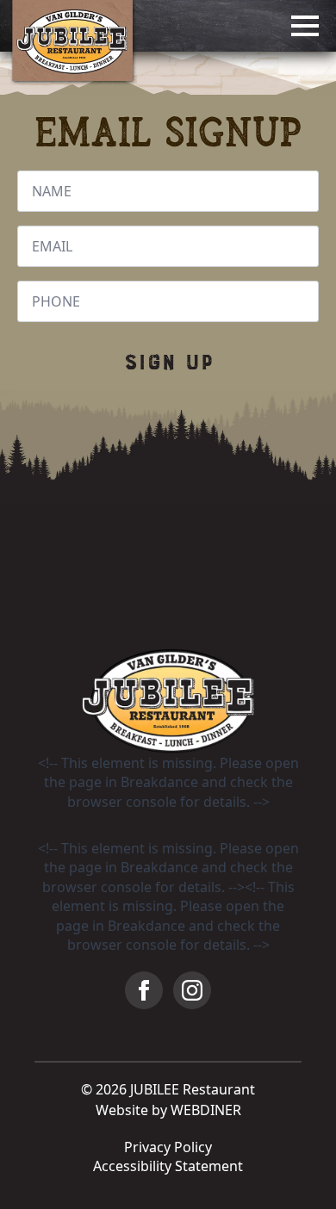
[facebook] (144, 990)
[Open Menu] (305, 26)
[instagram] (192, 990)
